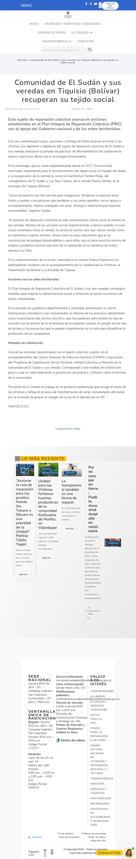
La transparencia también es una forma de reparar (72, 491)
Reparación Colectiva (53, 473)
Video (23, 472)
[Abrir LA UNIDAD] (91, 32)
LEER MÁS (23, 574)
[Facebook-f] (86, 3)
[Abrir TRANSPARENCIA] (70, 41)
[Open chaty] (129, 852)
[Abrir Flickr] (53, 853)
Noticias (23, 60)
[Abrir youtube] (46, 850)
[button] (26, 5)
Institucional (27, 464)
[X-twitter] (90, 3)
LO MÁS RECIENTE (43, 458)
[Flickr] (100, 6)
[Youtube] (95, 3)
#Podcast (114, 543)
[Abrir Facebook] (46, 853)
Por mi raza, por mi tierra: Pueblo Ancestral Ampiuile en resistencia (93, 499)
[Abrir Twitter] (53, 850)
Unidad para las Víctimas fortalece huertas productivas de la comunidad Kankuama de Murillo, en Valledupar (48, 504)
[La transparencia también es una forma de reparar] (72, 469)
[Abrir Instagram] (46, 856)
